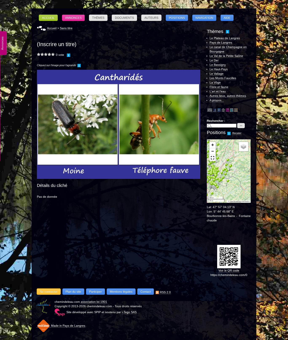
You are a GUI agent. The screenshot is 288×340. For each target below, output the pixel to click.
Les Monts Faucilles (223, 78)
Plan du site (73, 291)
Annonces (73, 17)
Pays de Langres (221, 42)
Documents (124, 17)
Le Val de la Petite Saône (226, 56)
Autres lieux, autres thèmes (228, 95)
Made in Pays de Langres (67, 325)
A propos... (217, 100)
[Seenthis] (227, 110)
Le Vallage (216, 73)
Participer (95, 291)
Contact (145, 291)
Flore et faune (219, 87)
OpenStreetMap (235, 201)
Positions (177, 17)
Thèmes (98, 17)
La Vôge (215, 82)
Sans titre (66, 28)
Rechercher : (216, 120)
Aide (227, 17)
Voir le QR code (228, 270)
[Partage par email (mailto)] (209, 110)
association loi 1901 (94, 301)
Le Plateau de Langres (225, 38)
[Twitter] (231, 110)
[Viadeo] (236, 110)
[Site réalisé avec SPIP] (60, 312)
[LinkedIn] (219, 110)
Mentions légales (121, 291)
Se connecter (49, 291)
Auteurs (151, 17)
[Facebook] (215, 110)
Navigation (204, 17)
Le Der (214, 60)
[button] (210, 195)
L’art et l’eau (218, 91)
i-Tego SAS (129, 312)
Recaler (236, 133)
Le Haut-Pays (219, 69)
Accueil (48, 17)
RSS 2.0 (165, 292)
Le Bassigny (218, 64)
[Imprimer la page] (223, 110)
